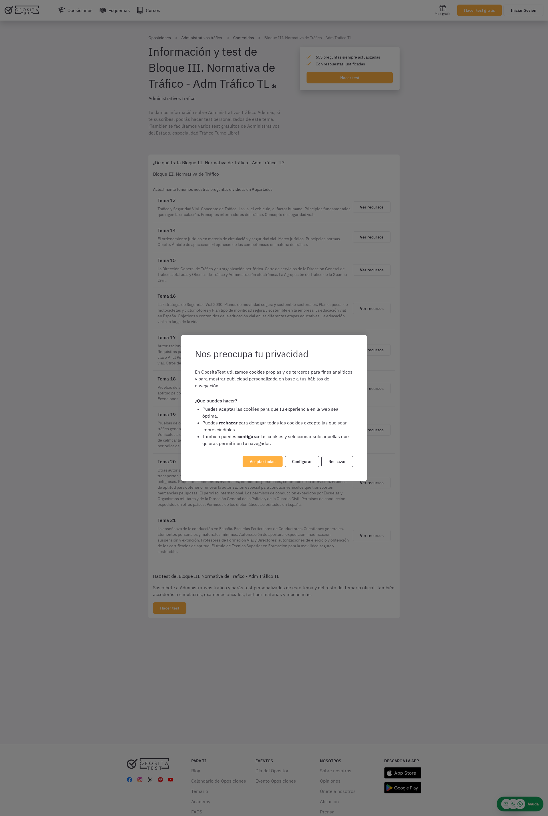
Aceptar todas (262, 461)
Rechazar (337, 461)
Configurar (302, 461)
